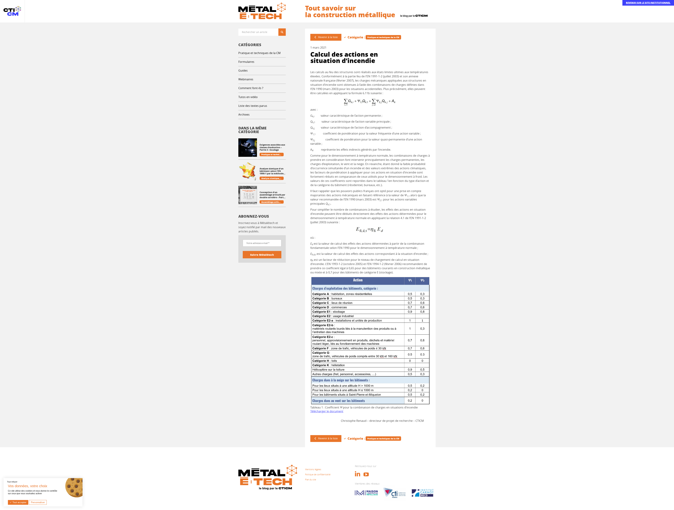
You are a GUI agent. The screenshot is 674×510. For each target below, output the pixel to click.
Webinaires (245, 79)
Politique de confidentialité (318, 474)
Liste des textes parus (252, 106)
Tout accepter (19, 502)
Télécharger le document (326, 411)
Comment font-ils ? (250, 88)
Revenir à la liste (328, 37)
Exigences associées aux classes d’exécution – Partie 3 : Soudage (272, 147)
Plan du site (310, 479)
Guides (243, 70)
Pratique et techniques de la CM (259, 53)
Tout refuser (12, 482)
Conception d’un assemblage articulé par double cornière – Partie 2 (273, 195)
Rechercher (283, 32)
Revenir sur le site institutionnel (648, 2)
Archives (244, 114)
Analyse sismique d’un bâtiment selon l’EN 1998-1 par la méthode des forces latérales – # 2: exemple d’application (272, 171)
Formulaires (246, 62)
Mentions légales (313, 469)
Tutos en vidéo (248, 97)
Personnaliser (38, 502)
